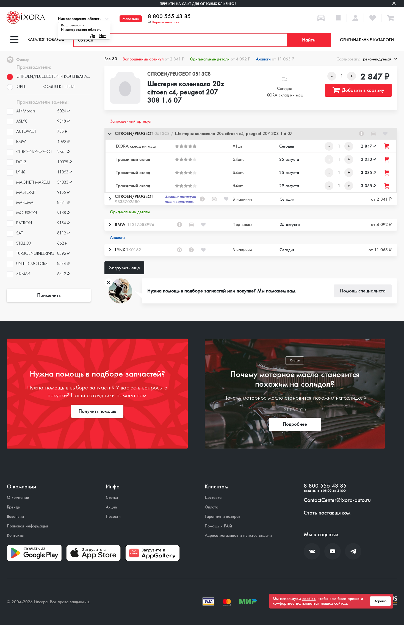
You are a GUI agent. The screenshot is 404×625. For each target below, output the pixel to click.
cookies (308, 598)
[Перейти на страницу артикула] (361, 133)
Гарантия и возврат (222, 516)
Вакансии (15, 516)
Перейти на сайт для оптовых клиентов (198, 3)
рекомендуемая (377, 59)
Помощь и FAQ (218, 526)
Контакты (15, 535)
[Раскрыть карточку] (109, 199)
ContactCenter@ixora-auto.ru (337, 500)
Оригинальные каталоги (367, 40)
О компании (18, 497)
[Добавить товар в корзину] (387, 146)
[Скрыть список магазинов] (109, 133)
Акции (111, 507)
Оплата (211, 507)
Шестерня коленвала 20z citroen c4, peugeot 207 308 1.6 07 (185, 92)
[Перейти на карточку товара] (125, 88)
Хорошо (380, 601)
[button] (250, 134)
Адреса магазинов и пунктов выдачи (238, 535)
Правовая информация (27, 526)
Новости (113, 516)
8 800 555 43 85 (169, 16)
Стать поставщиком (327, 513)
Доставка (213, 497)
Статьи (112, 497)
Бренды (13, 507)
